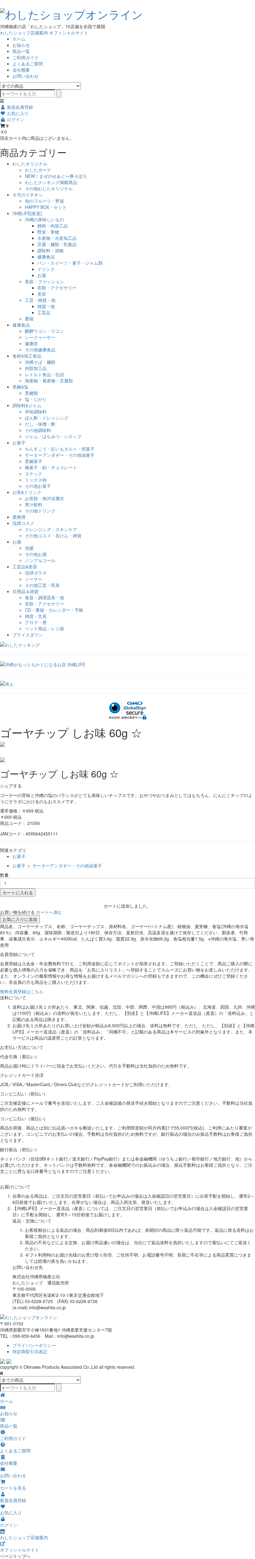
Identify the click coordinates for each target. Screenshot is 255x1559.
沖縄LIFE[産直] (27, 213)
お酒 (41, 275)
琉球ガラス (36, 573)
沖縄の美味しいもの (44, 219)
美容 (41, 294)
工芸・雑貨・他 (40, 300)
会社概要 (21, 70)
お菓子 (19, 442)
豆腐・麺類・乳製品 (56, 244)
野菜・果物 (48, 232)
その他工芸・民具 (42, 585)
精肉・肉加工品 (52, 225)
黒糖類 (31, 393)
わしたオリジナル (29, 164)
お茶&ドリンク (26, 492)
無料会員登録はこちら (22, 991)
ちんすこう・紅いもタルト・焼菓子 (60, 449)
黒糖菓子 (33, 461)
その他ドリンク (40, 511)
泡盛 (29, 548)
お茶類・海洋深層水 (44, 498)
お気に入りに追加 (19, 919)
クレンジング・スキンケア (51, 529)
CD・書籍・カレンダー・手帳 (54, 610)
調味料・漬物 (50, 250)
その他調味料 (38, 430)
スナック (33, 473)
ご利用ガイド (25, 57)
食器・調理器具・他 (44, 597)
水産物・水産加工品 (56, 238)
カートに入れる (17, 892)
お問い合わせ (25, 76)
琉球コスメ (23, 523)
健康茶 (31, 343)
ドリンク (46, 269)
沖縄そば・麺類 (40, 362)
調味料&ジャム (26, 405)
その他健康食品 (40, 349)
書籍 (29, 318)
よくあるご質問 (27, 63)
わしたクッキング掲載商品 (51, 182)
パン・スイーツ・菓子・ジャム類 (70, 263)
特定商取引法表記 (29, 1351)
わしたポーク (38, 170)
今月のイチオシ (27, 195)
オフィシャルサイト (68, 32)
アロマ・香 (36, 622)
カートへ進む (49, 912)
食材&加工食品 (26, 356)
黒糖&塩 (20, 387)
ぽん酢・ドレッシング (46, 418)
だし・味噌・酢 (40, 424)
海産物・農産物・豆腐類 (49, 380)
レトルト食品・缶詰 (44, 374)
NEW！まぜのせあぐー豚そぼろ (56, 176)
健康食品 (46, 256)
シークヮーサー (40, 337)
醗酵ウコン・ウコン (44, 331)
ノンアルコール (40, 560)
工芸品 (43, 312)
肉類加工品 (36, 368)
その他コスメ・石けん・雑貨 (53, 535)
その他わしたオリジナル (49, 188)
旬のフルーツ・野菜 (44, 201)
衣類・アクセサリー (56, 287)
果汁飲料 (33, 504)
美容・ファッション (44, 281)
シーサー (33, 579)
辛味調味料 (36, 411)
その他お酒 (36, 554)
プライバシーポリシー (34, 1345)
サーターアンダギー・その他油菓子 (60, 455)
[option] (127, 744)
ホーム (19, 39)
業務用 (19, 517)
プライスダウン (27, 635)
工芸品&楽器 (24, 566)
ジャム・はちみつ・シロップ (53, 436)
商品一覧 (21, 51)
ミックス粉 (36, 480)
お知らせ (21, 45)
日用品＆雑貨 (25, 591)
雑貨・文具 (36, 616)
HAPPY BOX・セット (46, 207)
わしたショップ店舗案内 (24, 32)
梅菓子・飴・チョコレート (51, 467)
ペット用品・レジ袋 (44, 628)
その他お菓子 (38, 486)
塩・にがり (36, 399)
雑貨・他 (46, 306)
